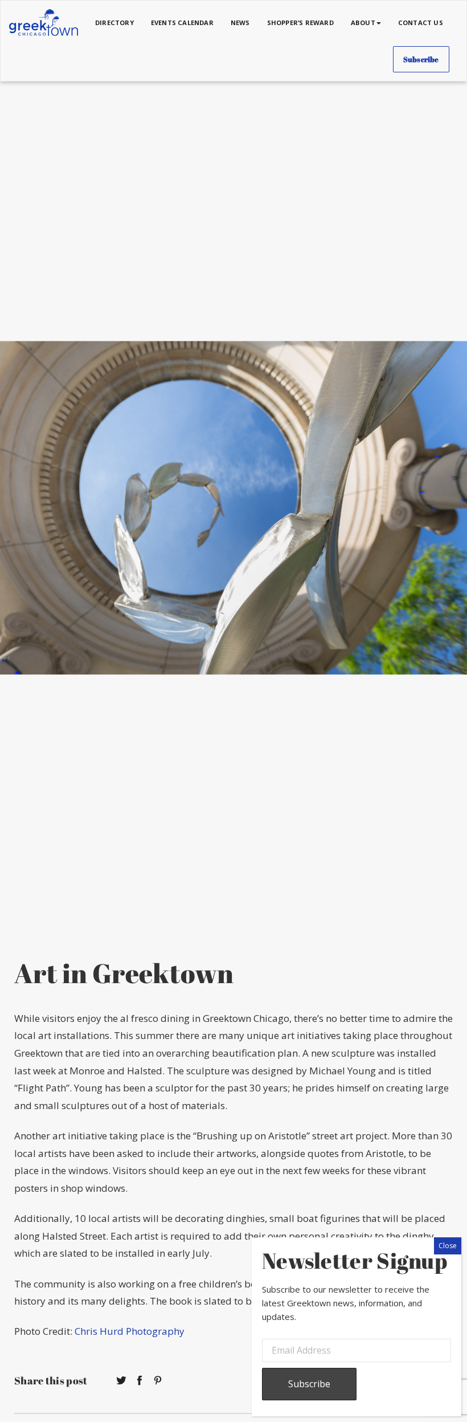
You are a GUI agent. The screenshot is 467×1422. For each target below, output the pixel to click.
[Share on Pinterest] (158, 1381)
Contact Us (420, 22)
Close (448, 1245)
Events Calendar (182, 22)
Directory (114, 22)
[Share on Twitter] (121, 1381)
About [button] (363, 22)
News (240, 22)
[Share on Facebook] (140, 1381)
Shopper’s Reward (300, 22)
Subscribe (421, 59)
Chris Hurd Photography (130, 1331)
